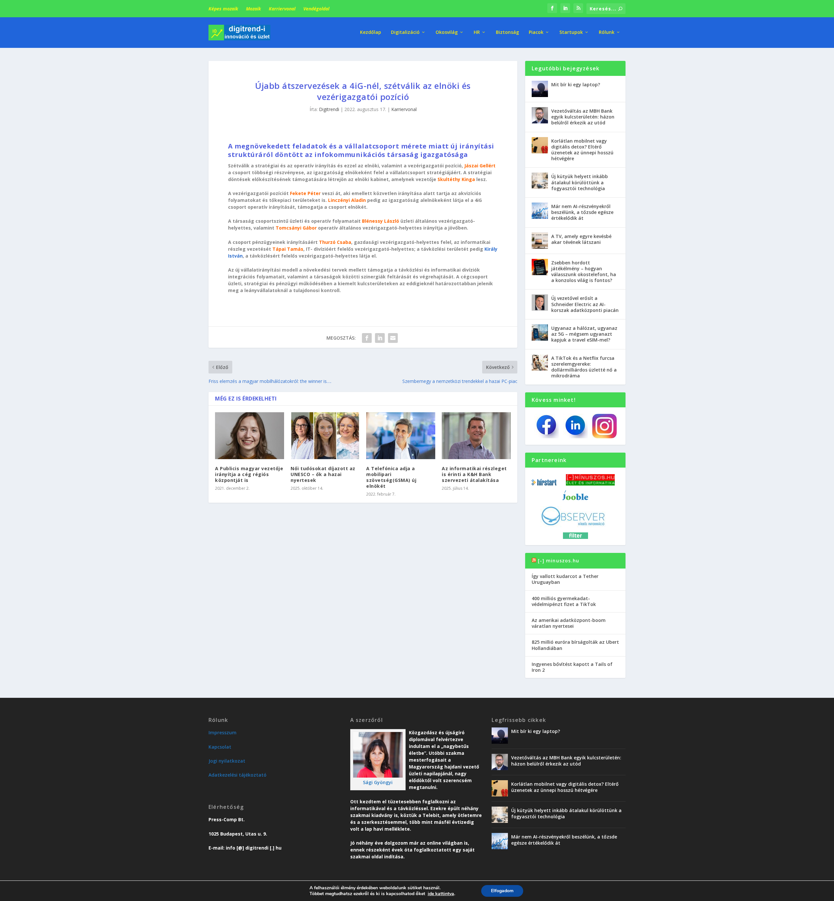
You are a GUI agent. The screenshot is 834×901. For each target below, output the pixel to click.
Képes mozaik (223, 9)
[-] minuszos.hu (558, 560)
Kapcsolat (219, 747)
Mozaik (253, 9)
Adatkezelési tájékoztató (237, 775)
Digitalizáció (405, 32)
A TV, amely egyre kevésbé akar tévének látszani (581, 239)
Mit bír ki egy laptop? (575, 84)
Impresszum (222, 732)
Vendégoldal (316, 9)
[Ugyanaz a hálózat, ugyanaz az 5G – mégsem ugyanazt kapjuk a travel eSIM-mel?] (540, 332)
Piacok (536, 32)
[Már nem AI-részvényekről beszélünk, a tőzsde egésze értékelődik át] (540, 211)
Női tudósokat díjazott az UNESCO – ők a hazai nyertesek (323, 474)
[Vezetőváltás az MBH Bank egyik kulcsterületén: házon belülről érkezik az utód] (540, 115)
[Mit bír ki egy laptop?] (540, 89)
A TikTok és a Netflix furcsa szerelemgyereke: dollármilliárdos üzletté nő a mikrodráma (584, 367)
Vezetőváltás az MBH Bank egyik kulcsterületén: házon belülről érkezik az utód (582, 117)
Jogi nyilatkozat (226, 761)
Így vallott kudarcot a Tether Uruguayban (565, 579)
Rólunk (606, 32)
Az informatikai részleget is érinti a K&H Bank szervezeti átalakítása (474, 474)
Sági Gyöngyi (378, 782)
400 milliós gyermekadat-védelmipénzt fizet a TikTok (564, 601)
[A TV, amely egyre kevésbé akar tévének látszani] (540, 240)
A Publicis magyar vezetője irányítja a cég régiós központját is (249, 474)
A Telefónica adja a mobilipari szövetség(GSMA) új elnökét (391, 477)
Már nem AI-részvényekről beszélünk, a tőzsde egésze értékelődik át (582, 212)
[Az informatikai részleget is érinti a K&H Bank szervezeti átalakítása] (476, 435)
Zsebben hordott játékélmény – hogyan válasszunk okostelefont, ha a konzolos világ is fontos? (583, 272)
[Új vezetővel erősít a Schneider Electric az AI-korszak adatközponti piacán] (540, 302)
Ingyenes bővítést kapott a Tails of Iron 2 (572, 667)
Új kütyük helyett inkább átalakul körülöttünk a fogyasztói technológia (579, 182)
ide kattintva (441, 894)
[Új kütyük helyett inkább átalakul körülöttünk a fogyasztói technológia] (540, 181)
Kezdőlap (370, 32)
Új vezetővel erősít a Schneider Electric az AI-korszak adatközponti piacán (585, 304)
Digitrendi (329, 109)
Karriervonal (282, 9)
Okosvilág (447, 32)
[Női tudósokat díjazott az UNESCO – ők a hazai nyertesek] (325, 435)
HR (477, 32)
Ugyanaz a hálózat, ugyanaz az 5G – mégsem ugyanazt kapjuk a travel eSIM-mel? (584, 334)
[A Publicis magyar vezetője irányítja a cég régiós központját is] (249, 435)
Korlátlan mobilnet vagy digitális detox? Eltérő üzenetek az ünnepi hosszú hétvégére (582, 150)
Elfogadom (502, 891)
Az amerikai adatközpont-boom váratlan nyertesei (569, 623)
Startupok (571, 32)
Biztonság (507, 32)
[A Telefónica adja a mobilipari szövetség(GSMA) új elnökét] (400, 435)
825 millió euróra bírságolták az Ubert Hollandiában (575, 645)
